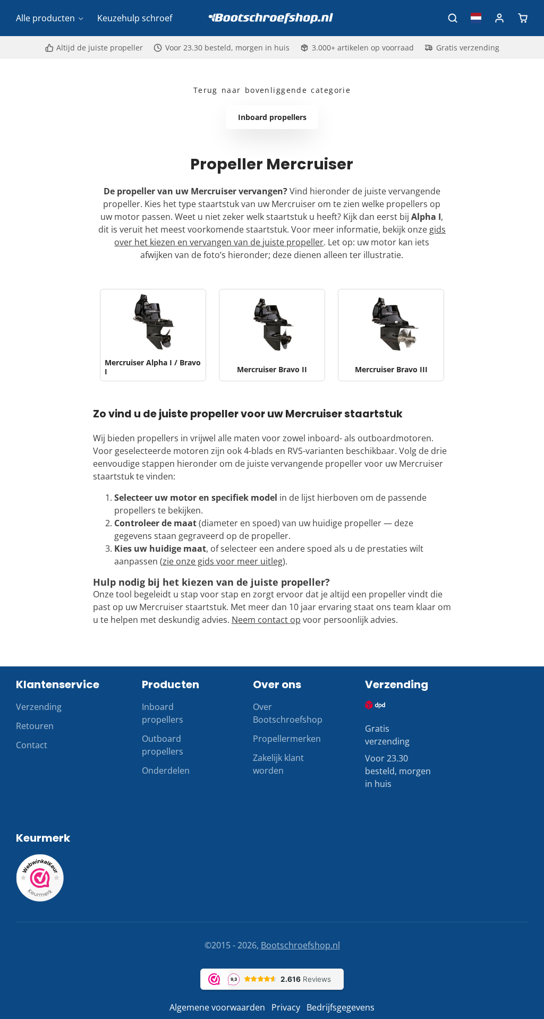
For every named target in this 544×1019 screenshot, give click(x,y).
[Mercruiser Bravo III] (391, 335)
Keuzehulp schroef (134, 18)
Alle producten (45, 18)
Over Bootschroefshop (287, 713)
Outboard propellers (162, 745)
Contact (31, 745)
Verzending (39, 707)
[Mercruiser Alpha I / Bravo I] (153, 335)
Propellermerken (287, 738)
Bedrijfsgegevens (341, 1007)
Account (499, 18)
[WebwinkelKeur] (40, 898)
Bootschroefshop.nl (300, 945)
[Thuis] (272, 18)
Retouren (35, 726)
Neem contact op (266, 620)
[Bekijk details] (375, 704)
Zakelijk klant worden (278, 764)
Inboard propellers (162, 713)
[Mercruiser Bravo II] (272, 335)
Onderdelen (166, 770)
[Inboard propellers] (272, 117)
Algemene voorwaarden (217, 1007)
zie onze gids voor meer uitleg (223, 561)
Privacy (285, 1007)
